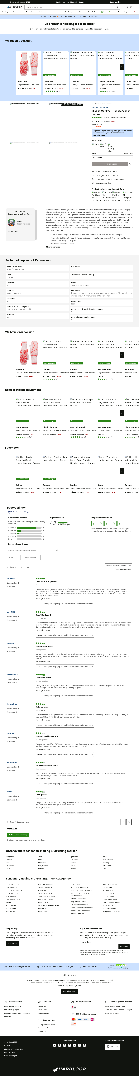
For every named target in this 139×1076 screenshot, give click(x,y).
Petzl (104, 869)
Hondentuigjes (108, 893)
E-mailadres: (85, 942)
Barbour (41, 869)
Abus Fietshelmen (109, 908)
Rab (7, 863)
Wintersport (69, 12)
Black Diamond (100, 107)
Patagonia (10, 856)
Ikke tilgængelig (110, 164)
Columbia (74, 859)
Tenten (8, 902)
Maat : (94, 153)
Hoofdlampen (11, 908)
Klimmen (56, 12)
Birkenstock (107, 866)
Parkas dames (11, 887)
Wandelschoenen (45, 893)
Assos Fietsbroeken (110, 884)
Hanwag (106, 863)
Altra (40, 856)
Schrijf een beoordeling (119, 117)
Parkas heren (11, 896)
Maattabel (128, 153)
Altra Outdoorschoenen (112, 902)
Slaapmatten (11, 905)
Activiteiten (92, 12)
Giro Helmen (107, 887)
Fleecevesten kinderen (79, 887)
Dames (97, 103)
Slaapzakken (10, 911)
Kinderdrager (43, 911)
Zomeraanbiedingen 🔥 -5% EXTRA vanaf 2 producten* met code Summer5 (69, 16)
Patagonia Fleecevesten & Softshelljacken (80, 894)
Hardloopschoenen (45, 899)
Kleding (5, 12)
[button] (29, 122)
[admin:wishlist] (130, 164)
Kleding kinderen (77, 884)
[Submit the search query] (118, 7)
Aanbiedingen (123, 12)
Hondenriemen (108, 896)
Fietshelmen (42, 908)
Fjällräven (74, 856)
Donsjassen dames (13, 884)
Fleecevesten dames (14, 890)
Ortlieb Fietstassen (110, 899)
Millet (40, 859)
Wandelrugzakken (45, 887)
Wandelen (30, 12)
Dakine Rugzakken (77, 914)
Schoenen (17, 12)
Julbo (105, 856)
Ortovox (9, 859)
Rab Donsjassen (109, 890)
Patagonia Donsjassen (111, 911)
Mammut (74, 869)
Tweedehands (108, 12)
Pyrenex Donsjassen (78, 898)
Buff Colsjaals (108, 905)
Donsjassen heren (12, 893)
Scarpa (73, 863)
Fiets (81, 12)
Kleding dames (106, 103)
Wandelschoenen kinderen (48, 905)
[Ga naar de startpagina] (93, 104)
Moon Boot (42, 863)
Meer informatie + (99, 135)
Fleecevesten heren (13, 899)
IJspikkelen (42, 890)
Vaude (73, 866)
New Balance (108, 859)
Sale (135, 12)
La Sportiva (10, 866)
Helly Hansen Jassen (78, 902)
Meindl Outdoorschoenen (80, 911)
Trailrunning (43, 12)
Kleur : (97, 140)
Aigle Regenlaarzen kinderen (81, 890)
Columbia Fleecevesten (79, 905)
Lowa (8, 869)
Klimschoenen (43, 902)
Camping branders (45, 884)
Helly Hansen (43, 866)
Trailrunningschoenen (46, 896)
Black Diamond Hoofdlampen (82, 908)
